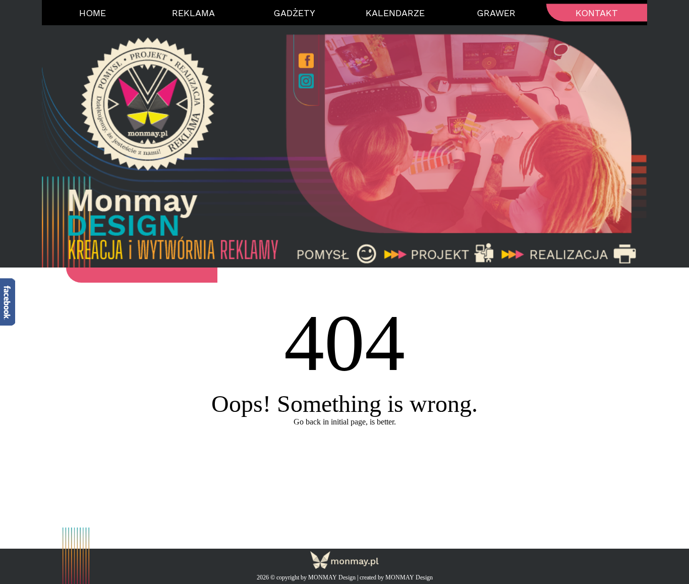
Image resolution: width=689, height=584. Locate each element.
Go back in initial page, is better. (345, 421)
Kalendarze (395, 13)
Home (92, 13)
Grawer (496, 13)
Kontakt (597, 13)
